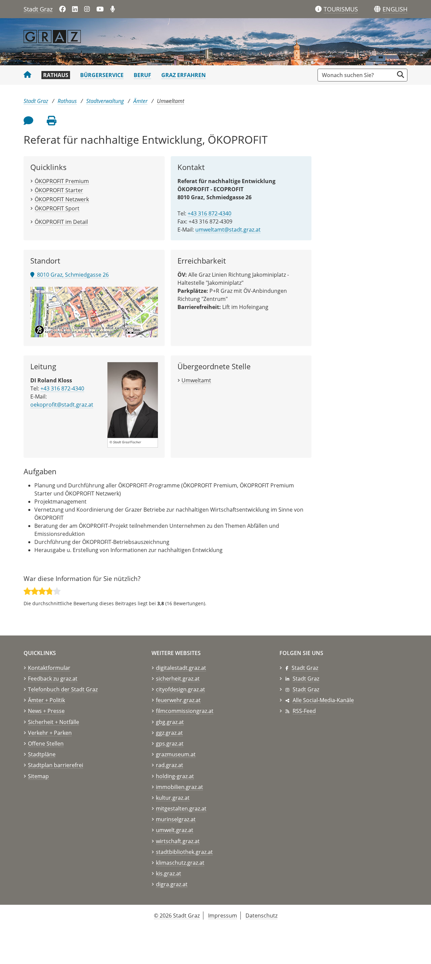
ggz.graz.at (169, 732)
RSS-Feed (304, 711)
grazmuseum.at (176, 754)
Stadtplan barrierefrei (55, 765)
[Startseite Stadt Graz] (27, 75)
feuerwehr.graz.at (178, 700)
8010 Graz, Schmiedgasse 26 (71, 274)
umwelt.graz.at (174, 830)
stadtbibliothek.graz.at (184, 852)
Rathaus (55, 75)
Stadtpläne (42, 754)
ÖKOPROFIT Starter (59, 190)
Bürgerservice (102, 75)
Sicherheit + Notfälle (53, 722)
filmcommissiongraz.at (184, 711)
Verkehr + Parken (50, 732)
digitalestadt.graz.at (181, 668)
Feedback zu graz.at (52, 678)
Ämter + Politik (46, 700)
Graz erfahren (183, 75)
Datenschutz (261, 915)
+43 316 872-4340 (209, 213)
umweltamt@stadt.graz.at (228, 229)
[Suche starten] (400, 74)
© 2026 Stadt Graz (177, 915)
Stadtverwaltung (105, 101)
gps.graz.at (170, 743)
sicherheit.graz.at (178, 678)
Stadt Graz (38, 9)
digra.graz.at (172, 884)
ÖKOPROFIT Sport (57, 208)
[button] (395, 9)
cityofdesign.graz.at (180, 689)
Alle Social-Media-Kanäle (323, 700)
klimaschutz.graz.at (180, 862)
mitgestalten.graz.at (181, 808)
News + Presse (46, 711)
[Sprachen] (377, 9)
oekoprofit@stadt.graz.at (61, 404)
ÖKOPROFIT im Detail (61, 222)
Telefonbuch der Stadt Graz (63, 689)
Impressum (222, 915)
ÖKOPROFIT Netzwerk (62, 199)
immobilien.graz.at (179, 787)
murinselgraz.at (176, 819)
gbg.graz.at (170, 722)
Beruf (142, 75)
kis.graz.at (168, 873)
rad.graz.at (169, 765)
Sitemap (38, 776)
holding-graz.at (175, 776)
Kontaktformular (49, 668)
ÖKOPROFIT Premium (62, 181)
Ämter (140, 101)
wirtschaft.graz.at (178, 841)
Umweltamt (170, 101)
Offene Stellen (46, 743)
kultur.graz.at (173, 797)
